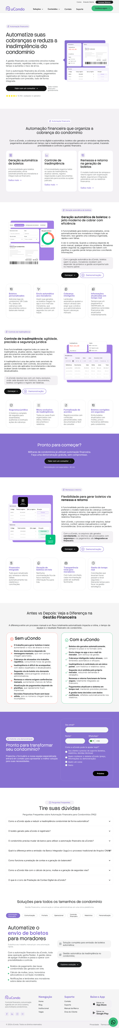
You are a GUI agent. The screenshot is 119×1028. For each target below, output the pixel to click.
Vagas (41, 1012)
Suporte (79, 9)
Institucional (44, 1008)
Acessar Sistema (104, 2)
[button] (38, 9)
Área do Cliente (88, 2)
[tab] (13, 915)
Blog (40, 1005)
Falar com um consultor (26, 88)
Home (41, 1001)
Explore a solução (69, 964)
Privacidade (94, 1024)
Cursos (79, 2)
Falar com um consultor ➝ (59, 461)
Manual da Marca (71, 1008)
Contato (68, 9)
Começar (70, 275)
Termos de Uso (107, 1024)
